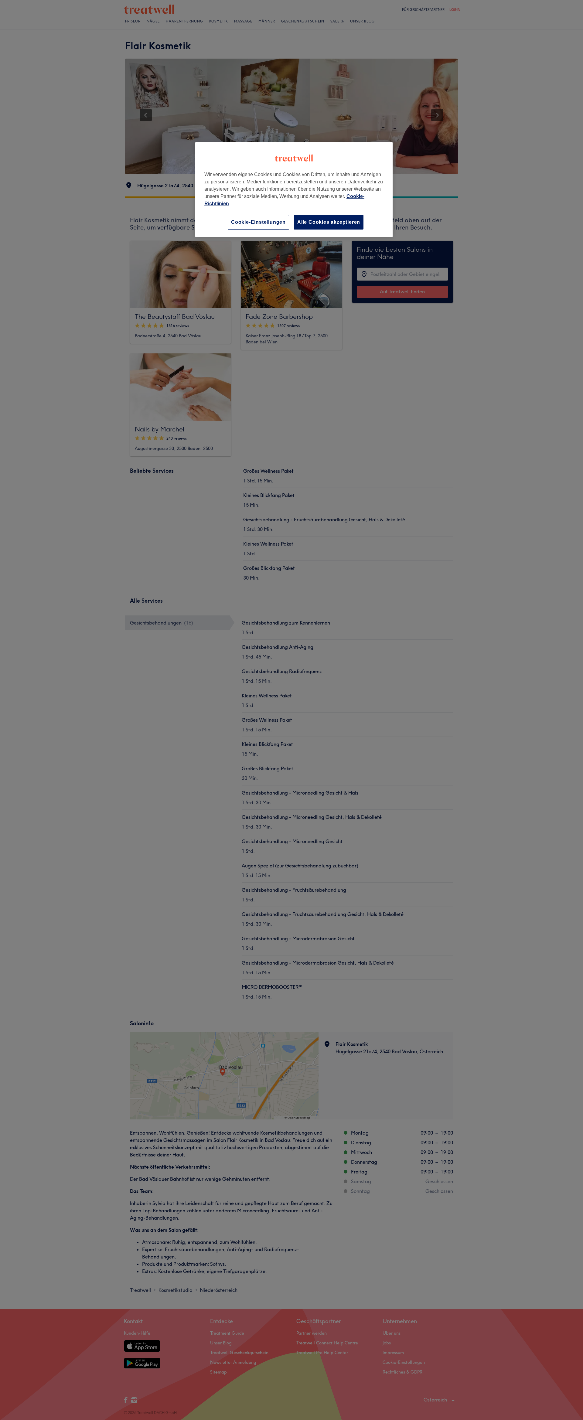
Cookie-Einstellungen (258, 222)
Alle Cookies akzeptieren (328, 222)
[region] (294, 189)
